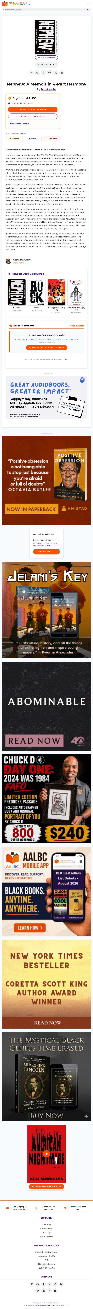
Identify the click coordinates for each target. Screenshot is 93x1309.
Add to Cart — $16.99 (34, 109)
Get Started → (46, 551)
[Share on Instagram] (37, 72)
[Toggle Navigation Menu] (89, 4)
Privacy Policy (46, 1229)
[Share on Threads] (43, 72)
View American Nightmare (48, 1187)
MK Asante (48, 89)
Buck (36, 308)
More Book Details (20, 123)
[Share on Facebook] (31, 72)
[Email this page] (61, 72)
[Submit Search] (88, 9)
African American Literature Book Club (39, 1305)
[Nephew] (17, 293)
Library (34, 139)
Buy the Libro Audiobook (22, 103)
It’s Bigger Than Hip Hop (56, 309)
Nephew (16, 308)
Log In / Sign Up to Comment (48, 348)
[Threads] (55, 1284)
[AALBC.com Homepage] (16, 4)
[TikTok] (37, 1290)
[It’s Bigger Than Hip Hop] (56, 293)
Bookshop (53, 139)
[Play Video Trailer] (46, 1153)
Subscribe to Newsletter (46, 1252)
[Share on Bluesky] (49, 72)
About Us (46, 1225)
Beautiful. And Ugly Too (76, 309)
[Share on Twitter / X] (55, 72)
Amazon (15, 139)
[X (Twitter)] (49, 1284)
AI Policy (46, 1233)
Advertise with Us (46, 1256)
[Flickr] (55, 1290)
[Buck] (36, 293)
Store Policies (46, 1237)
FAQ (46, 1260)
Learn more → (19, 263)
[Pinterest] (49, 1290)
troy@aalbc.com (47, 1264)
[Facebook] (43, 1284)
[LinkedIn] (43, 1290)
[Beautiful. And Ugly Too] (76, 293)
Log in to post (78, 326)
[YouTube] (37, 1284)
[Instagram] (31, 1284)
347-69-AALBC (48, 1268)
